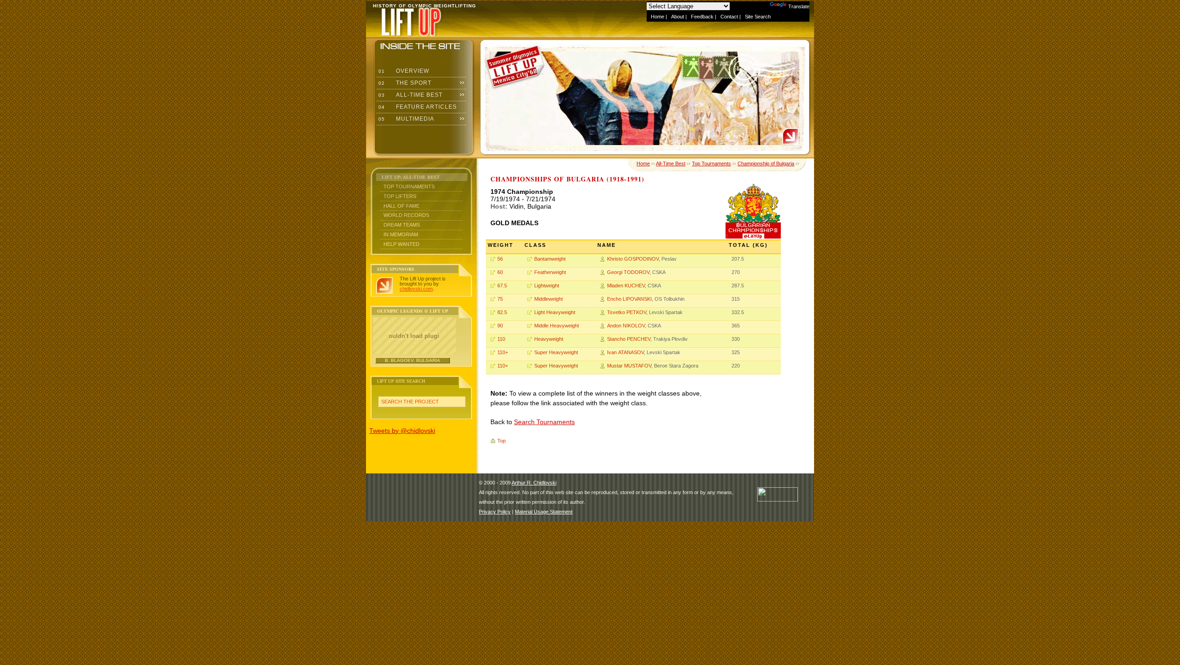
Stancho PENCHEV (628, 339)
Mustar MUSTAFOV (629, 365)
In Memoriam (401, 234)
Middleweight (548, 299)
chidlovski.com (416, 289)
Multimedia (405, 119)
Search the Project (410, 401)
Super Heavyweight (556, 352)
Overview (403, 71)
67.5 (502, 285)
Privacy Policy (495, 511)
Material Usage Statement (543, 511)
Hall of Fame (401, 206)
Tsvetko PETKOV (626, 312)
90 (500, 325)
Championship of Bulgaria (766, 163)
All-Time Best (409, 95)
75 (500, 299)
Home (657, 16)
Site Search (758, 16)
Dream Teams (402, 225)
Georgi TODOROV (628, 272)
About (677, 16)
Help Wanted (401, 244)
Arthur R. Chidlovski (534, 482)
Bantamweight (550, 259)
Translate (798, 6)
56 (500, 259)
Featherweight (550, 272)
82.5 (502, 312)
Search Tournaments (544, 422)
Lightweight (546, 285)
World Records (406, 215)
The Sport (404, 83)
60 (500, 272)
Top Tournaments (409, 186)
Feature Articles (417, 107)
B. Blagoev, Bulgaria (412, 360)
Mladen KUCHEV (626, 285)
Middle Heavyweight (556, 325)
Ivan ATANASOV (625, 352)
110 (501, 339)
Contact (729, 16)
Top (501, 440)
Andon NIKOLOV (626, 325)
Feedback (702, 16)
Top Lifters (400, 196)
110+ (502, 352)
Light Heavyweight (554, 312)
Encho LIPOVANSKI (629, 299)
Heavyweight (548, 339)
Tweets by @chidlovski (402, 430)
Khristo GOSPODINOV (633, 259)
